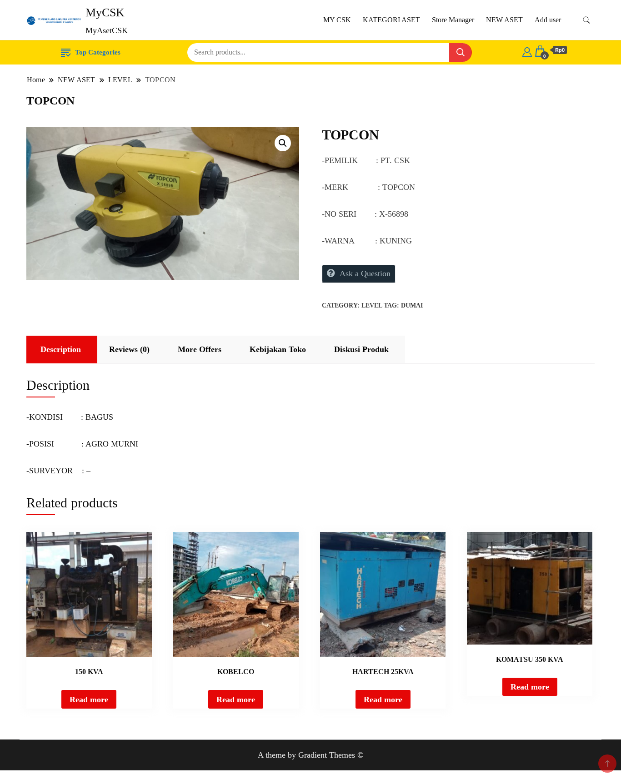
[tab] (60, 349)
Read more (89, 699)
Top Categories (97, 52)
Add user (548, 20)
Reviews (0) (129, 349)
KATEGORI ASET (391, 20)
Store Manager (453, 20)
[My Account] (527, 50)
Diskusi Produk (361, 349)
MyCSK (105, 12)
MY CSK (337, 20)
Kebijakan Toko (278, 349)
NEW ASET (504, 20)
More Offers (199, 349)
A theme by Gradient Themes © (311, 754)
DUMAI (412, 305)
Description (60, 349)
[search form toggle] (586, 20)
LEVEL (371, 305)
